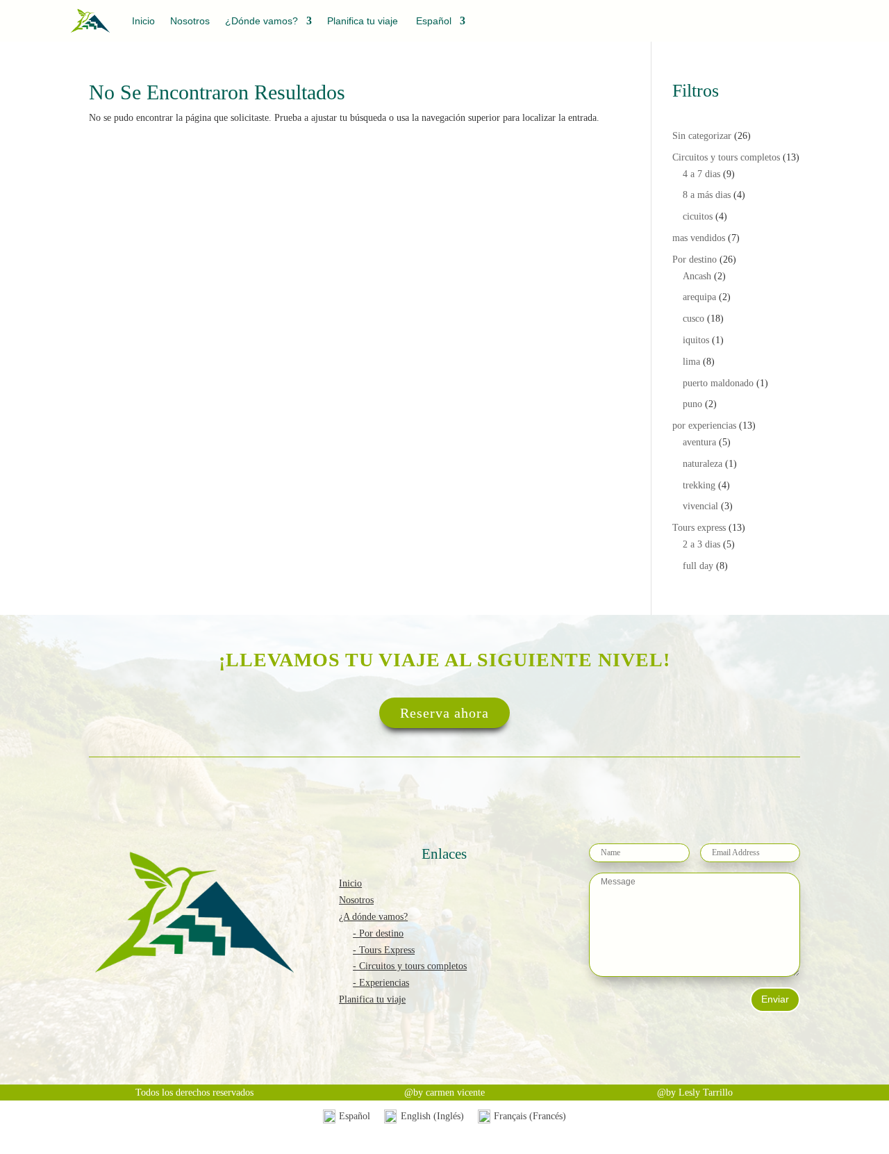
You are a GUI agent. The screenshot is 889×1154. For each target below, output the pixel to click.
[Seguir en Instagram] (713, 24)
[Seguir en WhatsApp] (806, 24)
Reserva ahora (444, 712)
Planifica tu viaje (362, 21)
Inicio (143, 21)
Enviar (775, 999)
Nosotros (190, 21)
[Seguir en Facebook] (744, 24)
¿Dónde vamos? (261, 21)
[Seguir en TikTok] (774, 24)
